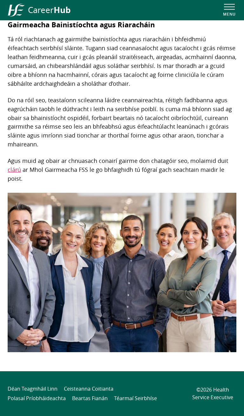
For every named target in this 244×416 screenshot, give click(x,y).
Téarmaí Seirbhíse (135, 398)
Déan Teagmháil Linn (33, 388)
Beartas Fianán (90, 398)
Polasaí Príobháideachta (37, 398)
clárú (14, 169)
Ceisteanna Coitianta (88, 388)
